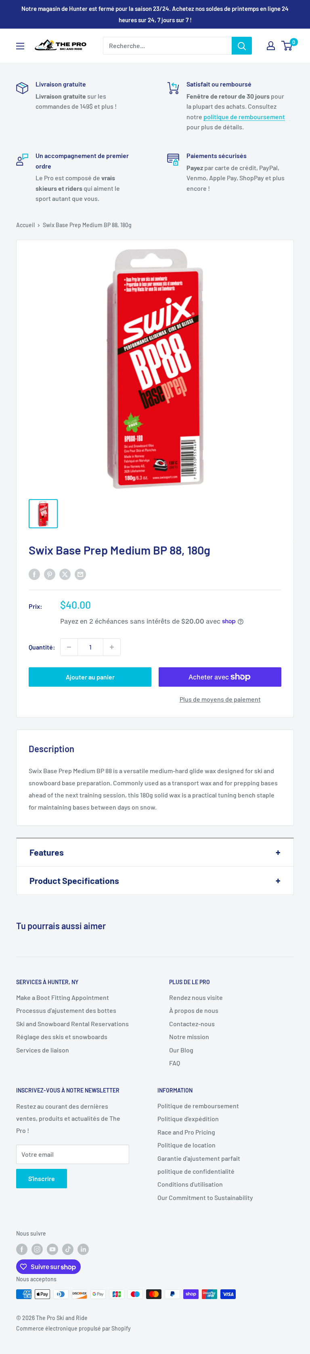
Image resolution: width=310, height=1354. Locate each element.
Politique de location (186, 1145)
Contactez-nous (192, 1023)
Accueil (25, 224)
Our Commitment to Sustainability (205, 1197)
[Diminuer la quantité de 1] (69, 647)
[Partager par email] (80, 573)
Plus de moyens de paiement (220, 699)
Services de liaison (42, 1050)
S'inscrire (41, 1178)
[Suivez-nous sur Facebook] (21, 1249)
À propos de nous (193, 1010)
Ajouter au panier (90, 677)
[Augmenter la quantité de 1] (111, 647)
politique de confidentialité (196, 1171)
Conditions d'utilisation (190, 1184)
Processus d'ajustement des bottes (66, 1010)
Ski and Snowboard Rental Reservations (72, 1023)
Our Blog (181, 1050)
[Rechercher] (242, 46)
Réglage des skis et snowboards (61, 1036)
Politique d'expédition (188, 1118)
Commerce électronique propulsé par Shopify (73, 1328)
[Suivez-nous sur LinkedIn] (83, 1249)
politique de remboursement (244, 116)
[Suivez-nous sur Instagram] (37, 1249)
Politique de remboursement (198, 1105)
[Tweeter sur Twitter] (65, 573)
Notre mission (189, 1036)
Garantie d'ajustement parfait (198, 1158)
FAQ (174, 1063)
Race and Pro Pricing (186, 1132)
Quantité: (42, 647)
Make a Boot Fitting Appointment (62, 997)
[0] (287, 46)
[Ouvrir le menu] (20, 46)
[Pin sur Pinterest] (49, 573)
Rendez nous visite (196, 997)
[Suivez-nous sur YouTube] (52, 1249)
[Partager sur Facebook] (34, 573)
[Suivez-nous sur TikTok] (67, 1249)
